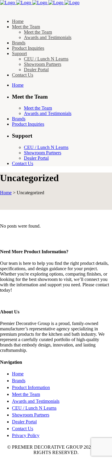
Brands (18, 380)
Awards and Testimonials (35, 401)
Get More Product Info (21, 300)
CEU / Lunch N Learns (34, 408)
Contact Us (22, 428)
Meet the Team (26, 394)
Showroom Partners (30, 414)
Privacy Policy (25, 435)
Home (6, 192)
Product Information (31, 387)
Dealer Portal (24, 421)
